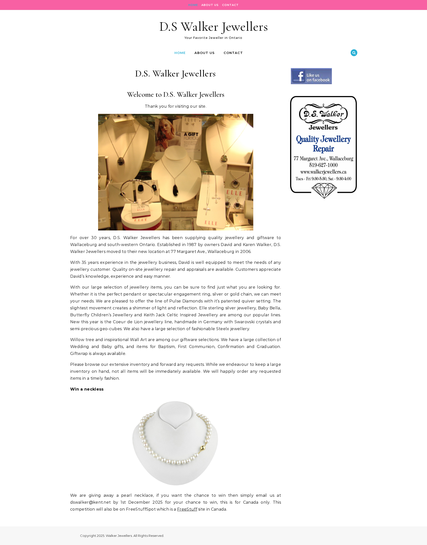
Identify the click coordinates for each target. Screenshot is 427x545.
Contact (230, 5)
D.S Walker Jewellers (213, 26)
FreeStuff (187, 509)
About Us (210, 5)
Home (193, 5)
